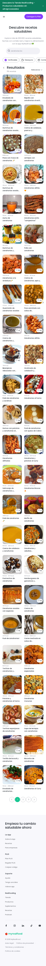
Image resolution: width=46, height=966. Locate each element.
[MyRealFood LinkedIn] (23, 926)
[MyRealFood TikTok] (31, 926)
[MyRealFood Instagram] (15, 926)
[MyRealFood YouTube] (40, 926)
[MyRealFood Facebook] (6, 926)
